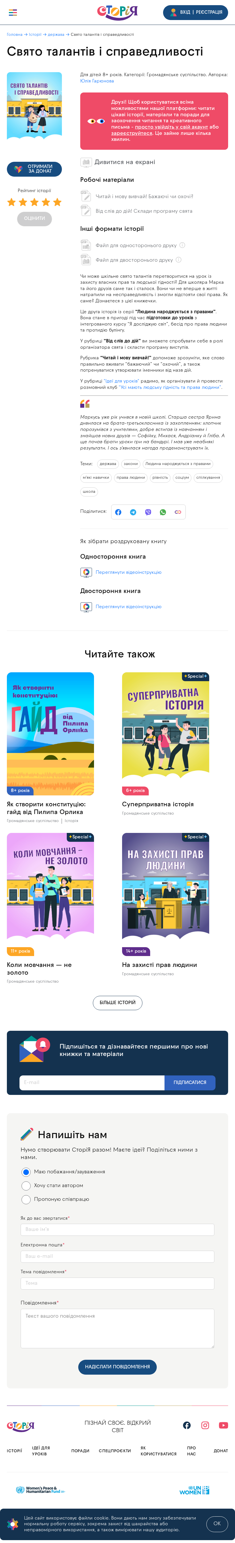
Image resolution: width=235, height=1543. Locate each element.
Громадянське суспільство (33, 821)
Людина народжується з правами (178, 464)
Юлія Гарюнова (97, 81)
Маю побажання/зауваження (69, 1172)
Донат (221, 1451)
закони (131, 464)
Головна (15, 35)
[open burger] (13, 13)
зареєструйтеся (131, 133)
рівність (160, 478)
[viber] (148, 512)
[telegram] (133, 512)
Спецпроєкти (115, 1451)
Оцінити (34, 218)
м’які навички (96, 478)
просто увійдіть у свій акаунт (171, 127)
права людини (131, 478)
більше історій (118, 1003)
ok (217, 1524)
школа (89, 492)
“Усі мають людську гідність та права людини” (170, 387)
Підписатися (190, 1083)
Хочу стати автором (58, 1185)
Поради (80, 1451)
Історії (35, 35)
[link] (178, 512)
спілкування (208, 478)
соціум (182, 478)
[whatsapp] (163, 512)
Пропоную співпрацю (61, 1199)
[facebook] (118, 512)
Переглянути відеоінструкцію (129, 572)
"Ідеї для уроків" (121, 381)
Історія (71, 821)
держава (56, 35)
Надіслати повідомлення (117, 1367)
